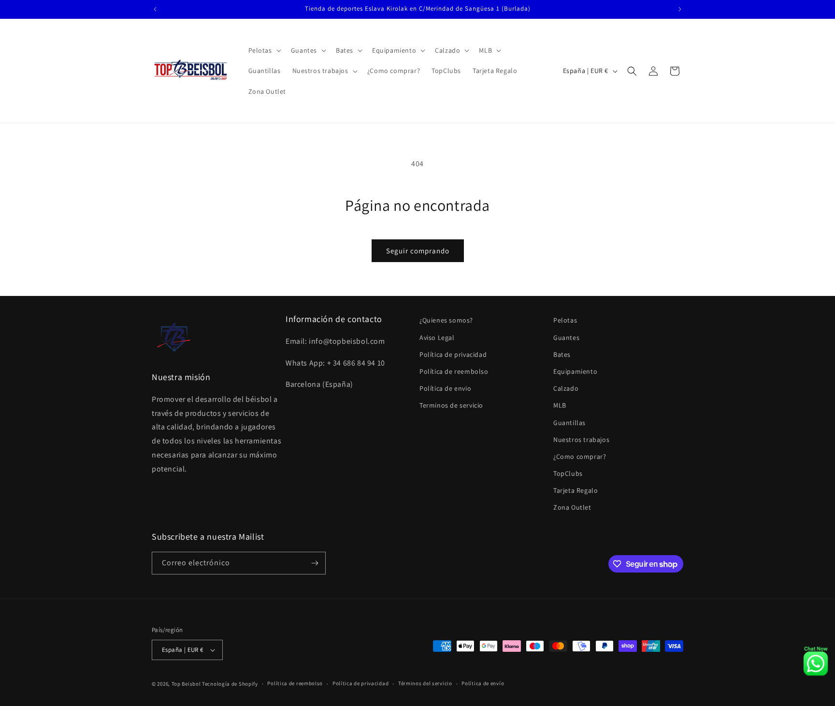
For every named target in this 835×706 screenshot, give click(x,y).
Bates (562, 354)
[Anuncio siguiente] (680, 9)
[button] (264, 50)
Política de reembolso (454, 371)
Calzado (565, 388)
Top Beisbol (186, 683)
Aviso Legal (437, 337)
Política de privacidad (453, 354)
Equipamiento (575, 371)
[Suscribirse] (314, 563)
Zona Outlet (572, 507)
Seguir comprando (417, 250)
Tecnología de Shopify (230, 683)
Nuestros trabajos (581, 439)
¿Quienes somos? (446, 320)
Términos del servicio (425, 683)
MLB (559, 405)
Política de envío (482, 683)
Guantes (566, 337)
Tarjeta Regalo (575, 490)
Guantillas (569, 422)
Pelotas (565, 320)
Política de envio (445, 388)
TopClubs (568, 473)
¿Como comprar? (579, 456)
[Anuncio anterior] (155, 9)
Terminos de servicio (451, 405)
